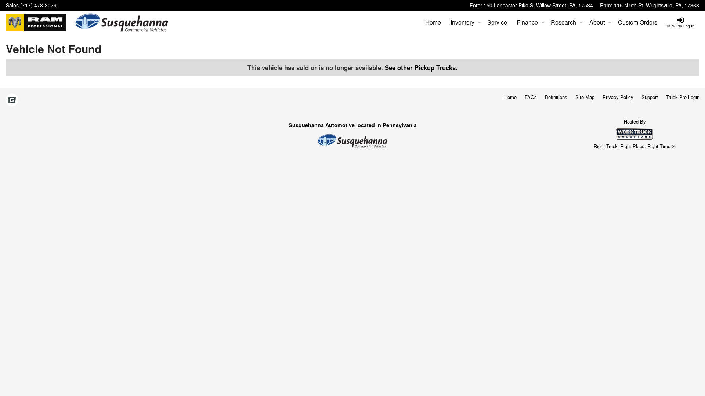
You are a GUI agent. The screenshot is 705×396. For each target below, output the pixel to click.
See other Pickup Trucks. (421, 67)
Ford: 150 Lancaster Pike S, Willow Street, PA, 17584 (531, 5)
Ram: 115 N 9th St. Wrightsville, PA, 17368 (649, 5)
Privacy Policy (618, 97)
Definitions (556, 97)
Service (497, 22)
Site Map (584, 97)
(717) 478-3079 (38, 5)
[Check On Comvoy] (12, 100)
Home (433, 22)
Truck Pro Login (682, 97)
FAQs (531, 97)
